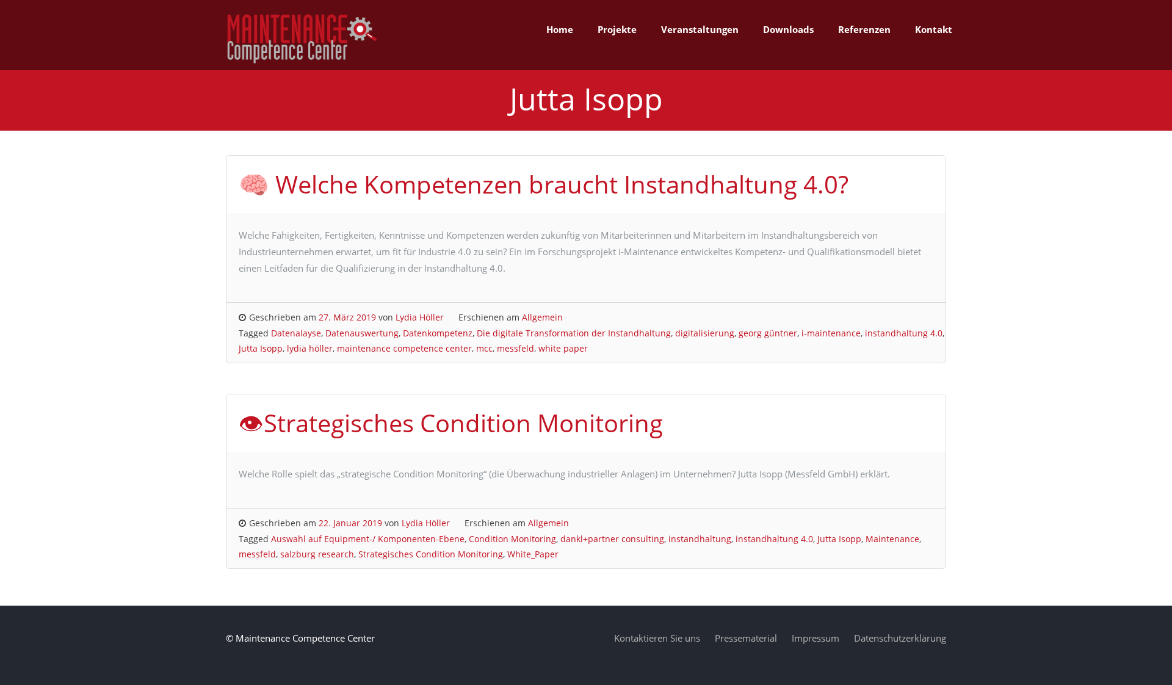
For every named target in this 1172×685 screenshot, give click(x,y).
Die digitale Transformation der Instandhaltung (574, 333)
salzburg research (317, 554)
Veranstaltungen (700, 29)
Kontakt (933, 29)
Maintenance (892, 539)
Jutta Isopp (261, 348)
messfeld (515, 348)
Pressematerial (746, 638)
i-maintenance (831, 333)
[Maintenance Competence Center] (302, 62)
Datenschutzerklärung (900, 638)
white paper (563, 348)
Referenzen (864, 29)
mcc (484, 348)
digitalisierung (704, 333)
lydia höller (310, 348)
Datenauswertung (362, 333)
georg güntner (768, 333)
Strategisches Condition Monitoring (430, 554)
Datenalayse (296, 333)
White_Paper (533, 554)
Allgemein (542, 317)
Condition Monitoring (512, 539)
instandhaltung (699, 539)
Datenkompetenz (437, 333)
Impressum (815, 638)
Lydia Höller (420, 317)
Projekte (617, 29)
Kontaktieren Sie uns (657, 638)
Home (559, 29)
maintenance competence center (404, 348)
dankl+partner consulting (612, 539)
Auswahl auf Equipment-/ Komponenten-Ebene (368, 539)
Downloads (788, 29)
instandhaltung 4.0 (903, 333)
